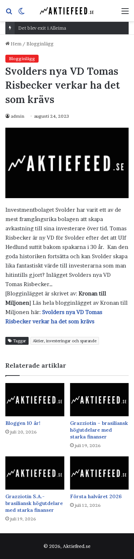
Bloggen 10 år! (22, 423)
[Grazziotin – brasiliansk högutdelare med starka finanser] (99, 399)
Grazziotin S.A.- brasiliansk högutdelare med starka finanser (34, 503)
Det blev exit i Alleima (42, 28)
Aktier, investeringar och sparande (64, 340)
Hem (15, 43)
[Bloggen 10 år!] (34, 399)
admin (17, 116)
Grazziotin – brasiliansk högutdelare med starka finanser (99, 430)
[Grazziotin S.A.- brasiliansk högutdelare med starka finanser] (34, 473)
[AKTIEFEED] (67, 10)
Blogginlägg (40, 43)
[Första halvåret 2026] (99, 473)
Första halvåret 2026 (95, 496)
